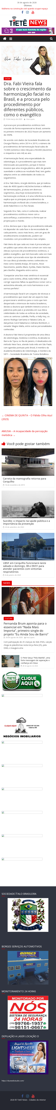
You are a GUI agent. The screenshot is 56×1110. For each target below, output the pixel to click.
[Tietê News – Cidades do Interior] (5, 39)
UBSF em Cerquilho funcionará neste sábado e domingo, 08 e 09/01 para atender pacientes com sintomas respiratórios (24, 567)
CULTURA (8, 618)
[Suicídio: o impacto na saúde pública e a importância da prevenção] (28, 492)
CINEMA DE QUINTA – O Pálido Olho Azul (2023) (27, 417)
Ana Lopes (30, 119)
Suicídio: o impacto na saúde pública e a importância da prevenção (26, 522)
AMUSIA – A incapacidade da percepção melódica (25, 433)
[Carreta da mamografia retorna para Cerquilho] (28, 450)
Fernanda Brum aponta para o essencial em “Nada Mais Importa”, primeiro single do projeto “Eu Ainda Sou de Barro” (26, 628)
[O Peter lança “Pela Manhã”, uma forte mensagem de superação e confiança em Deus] (10, 656)
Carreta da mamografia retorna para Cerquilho (24, 480)
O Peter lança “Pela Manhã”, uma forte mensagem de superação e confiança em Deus (35, 660)
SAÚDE (7, 79)
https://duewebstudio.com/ (13, 1080)
